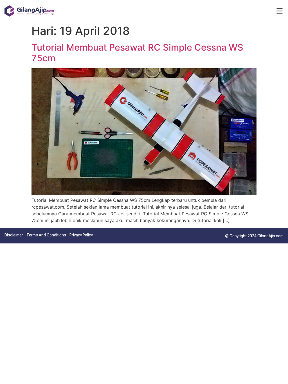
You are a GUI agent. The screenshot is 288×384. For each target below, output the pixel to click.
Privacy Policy (81, 235)
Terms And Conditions (46, 235)
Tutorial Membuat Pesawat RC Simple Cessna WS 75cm (137, 53)
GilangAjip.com (270, 236)
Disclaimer (13, 235)
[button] (280, 11)
